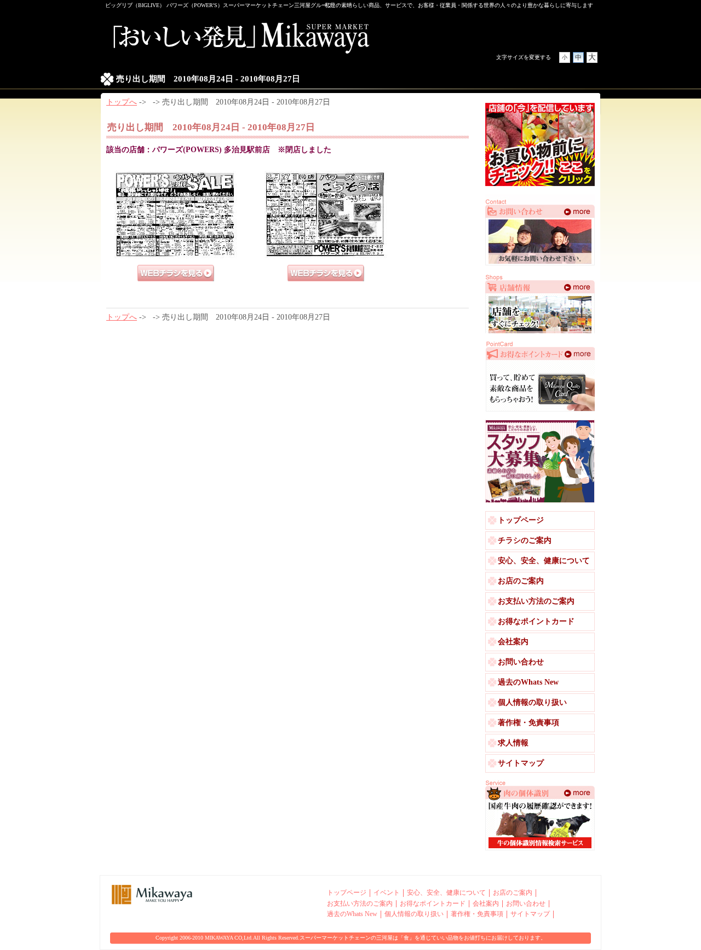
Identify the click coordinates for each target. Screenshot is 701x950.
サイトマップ (521, 763)
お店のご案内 (521, 581)
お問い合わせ (521, 662)
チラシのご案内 (524, 540)
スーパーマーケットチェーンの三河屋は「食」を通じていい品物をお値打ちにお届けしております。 (423, 938)
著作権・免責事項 (528, 723)
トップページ (521, 520)
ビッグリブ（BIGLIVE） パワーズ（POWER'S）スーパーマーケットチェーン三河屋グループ (218, 5)
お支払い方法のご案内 (536, 601)
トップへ (121, 102)
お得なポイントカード (536, 621)
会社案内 (513, 642)
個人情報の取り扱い (532, 702)
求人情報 (513, 743)
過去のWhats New (528, 682)
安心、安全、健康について (544, 561)
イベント (387, 892)
